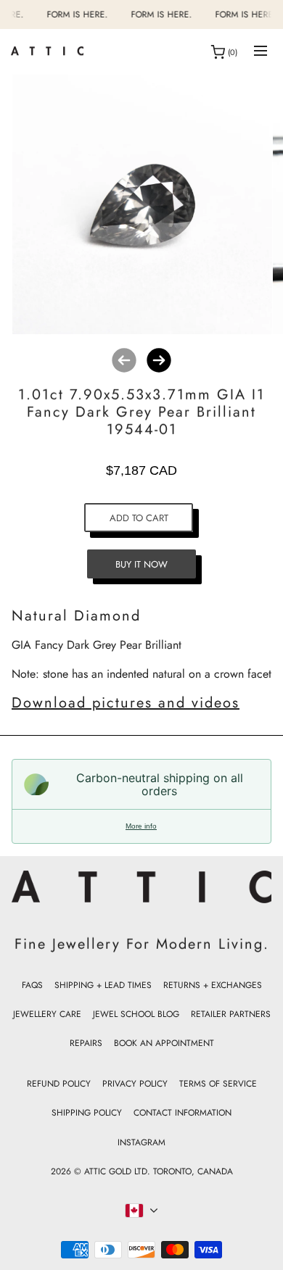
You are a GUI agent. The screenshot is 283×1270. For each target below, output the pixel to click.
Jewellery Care (47, 1014)
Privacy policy (135, 1083)
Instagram (141, 1142)
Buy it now (141, 564)
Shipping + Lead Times (103, 985)
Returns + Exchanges (212, 985)
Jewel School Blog (136, 1014)
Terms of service (218, 1083)
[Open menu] (260, 51)
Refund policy (59, 1083)
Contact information (182, 1112)
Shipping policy (87, 1112)
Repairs (86, 1043)
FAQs (32, 985)
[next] (159, 360)
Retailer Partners (231, 1014)
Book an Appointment (164, 1043)
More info (141, 826)
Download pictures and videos (125, 702)
